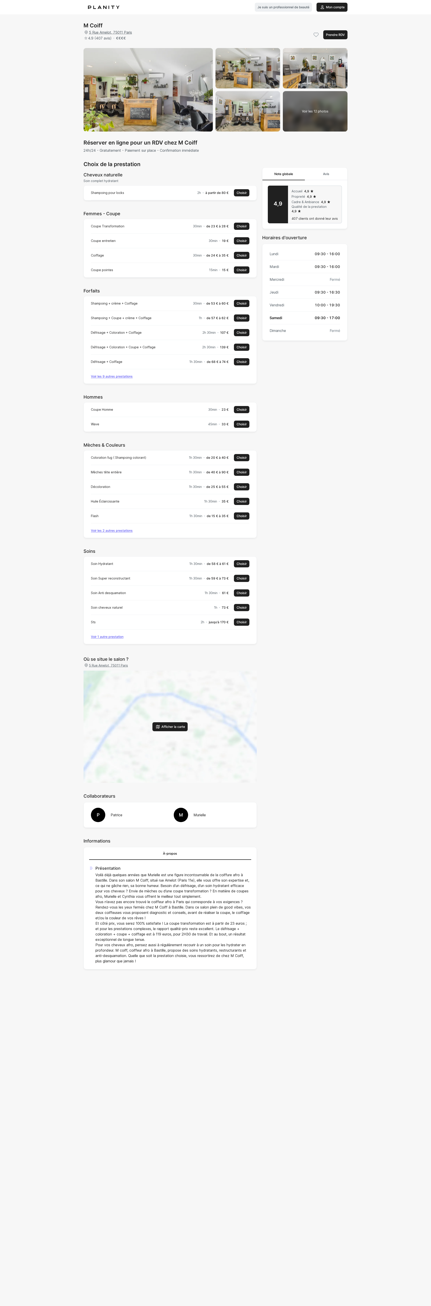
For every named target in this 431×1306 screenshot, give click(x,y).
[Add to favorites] (316, 34)
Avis (326, 174)
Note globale (283, 174)
